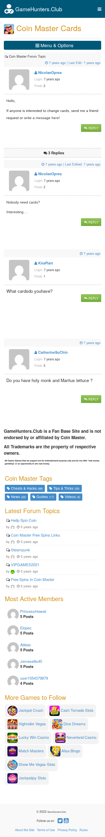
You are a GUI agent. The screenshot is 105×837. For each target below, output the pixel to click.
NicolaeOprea (49, 72)
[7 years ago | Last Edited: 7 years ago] (5, 164)
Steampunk (20, 549)
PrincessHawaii (33, 611)
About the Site (24, 830)
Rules (84, 830)
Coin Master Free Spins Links (35, 535)
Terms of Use (46, 830)
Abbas (25, 644)
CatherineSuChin (52, 352)
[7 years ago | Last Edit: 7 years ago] (46, 56)
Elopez (26, 627)
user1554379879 (34, 678)
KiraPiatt (45, 262)
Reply (93, 128)
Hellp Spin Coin (23, 520)
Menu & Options (56, 45)
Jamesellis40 (31, 661)
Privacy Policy (67, 830)
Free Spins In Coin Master (32, 579)
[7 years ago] (5, 253)
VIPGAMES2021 (25, 564)
